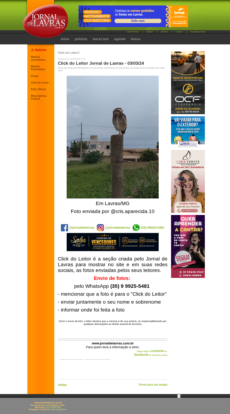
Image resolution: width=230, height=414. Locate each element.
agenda (119, 39)
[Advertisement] (115, 406)
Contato (179, 32)
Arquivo (149, 32)
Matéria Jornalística (38, 58)
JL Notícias (38, 49)
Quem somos (133, 32)
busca (135, 39)
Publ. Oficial (38, 89)
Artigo (34, 75)
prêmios (81, 39)
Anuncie (164, 32)
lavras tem (101, 39)
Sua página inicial (197, 32)
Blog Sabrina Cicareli (39, 97)
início (65, 39)
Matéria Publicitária (38, 68)
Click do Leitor (40, 82)
